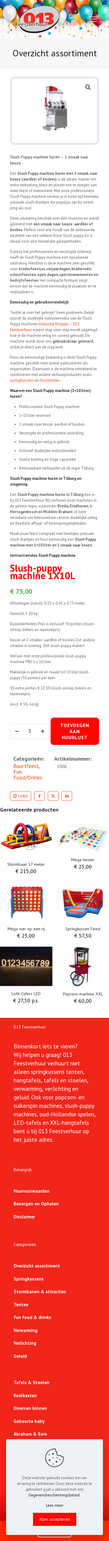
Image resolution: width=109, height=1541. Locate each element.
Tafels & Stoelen (31, 1382)
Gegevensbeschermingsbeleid (54, 1495)
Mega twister (83, 859)
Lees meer (54, 1505)
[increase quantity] (42, 731)
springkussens (22, 380)
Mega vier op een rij (26, 929)
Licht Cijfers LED (26, 993)
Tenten (21, 1304)
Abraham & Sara (30, 1434)
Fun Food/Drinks (27, 774)
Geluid (20, 1356)
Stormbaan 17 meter (26, 864)
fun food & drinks (32, 1317)
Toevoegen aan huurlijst (74, 731)
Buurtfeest (25, 765)
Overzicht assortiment (37, 1266)
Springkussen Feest (83, 929)
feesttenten (49, 380)
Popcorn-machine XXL (83, 994)
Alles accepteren (54, 1519)
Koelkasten (25, 1395)
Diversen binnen (30, 1408)
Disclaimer (24, 1217)
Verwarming (26, 1330)
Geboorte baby (29, 1421)
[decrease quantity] (17, 731)
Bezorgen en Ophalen (36, 1204)
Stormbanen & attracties (40, 1291)
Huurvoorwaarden (32, 1191)
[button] (88, 87)
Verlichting (25, 1343)
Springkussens (29, 1279)
